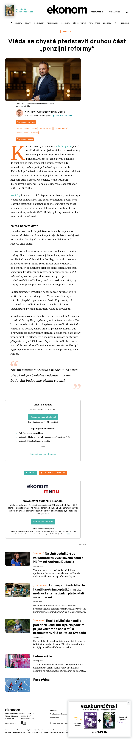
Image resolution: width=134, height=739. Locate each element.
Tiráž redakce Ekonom (58, 714)
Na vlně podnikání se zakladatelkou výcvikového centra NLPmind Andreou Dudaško (58, 558)
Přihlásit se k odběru (43, 522)
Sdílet (32, 473)
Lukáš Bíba (25, 106)
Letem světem (43, 656)
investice (34, 133)
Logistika (107, 23)
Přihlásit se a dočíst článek (43, 454)
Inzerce (53, 723)
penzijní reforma (23, 128)
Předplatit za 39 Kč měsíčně (43, 417)
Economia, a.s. (28, 713)
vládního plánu (63, 146)
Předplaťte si (97, 12)
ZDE (68, 534)
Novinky (15, 195)
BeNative (125, 23)
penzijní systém (46, 128)
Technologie (52, 23)
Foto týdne (41, 679)
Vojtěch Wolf (31, 112)
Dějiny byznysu (79, 23)
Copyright (9, 713)
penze (34, 128)
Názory (18, 23)
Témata (28, 23)
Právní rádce (94, 23)
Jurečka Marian (22, 133)
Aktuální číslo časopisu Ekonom (24, 10)
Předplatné (54, 718)
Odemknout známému (54, 473)
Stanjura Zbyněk (60, 128)
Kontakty (53, 710)
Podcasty (66, 23)
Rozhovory (39, 23)
